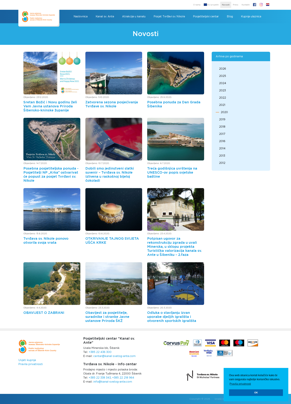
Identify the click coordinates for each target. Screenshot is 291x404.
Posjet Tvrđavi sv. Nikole (169, 16)
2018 (222, 126)
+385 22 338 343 (100, 377)
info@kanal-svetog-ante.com (112, 381)
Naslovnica (81, 16)
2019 (222, 119)
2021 (222, 105)
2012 (222, 163)
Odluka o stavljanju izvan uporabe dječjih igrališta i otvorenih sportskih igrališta (171, 317)
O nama (196, 5)
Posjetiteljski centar (206, 16)
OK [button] (256, 392)
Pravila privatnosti (30, 364)
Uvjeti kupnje (27, 360)
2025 (222, 76)
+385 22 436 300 (100, 352)
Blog (230, 16)
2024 (222, 83)
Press (235, 5)
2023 (222, 90)
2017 (222, 134)
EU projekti (213, 5)
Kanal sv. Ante (105, 16)
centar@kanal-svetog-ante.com (114, 356)
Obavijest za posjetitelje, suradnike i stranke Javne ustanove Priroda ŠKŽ (107, 317)
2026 (222, 68)
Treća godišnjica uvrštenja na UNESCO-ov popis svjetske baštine (172, 172)
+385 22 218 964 (123, 377)
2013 (222, 155)
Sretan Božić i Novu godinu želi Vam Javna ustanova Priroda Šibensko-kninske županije (50, 106)
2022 (222, 97)
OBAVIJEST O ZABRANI (43, 313)
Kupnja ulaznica (251, 16)
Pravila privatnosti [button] (240, 383)
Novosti (226, 5)
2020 (224, 112)
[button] (267, 5)
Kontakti (246, 5)
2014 (222, 148)
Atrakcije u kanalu (134, 16)
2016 (222, 141)
